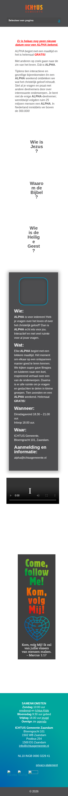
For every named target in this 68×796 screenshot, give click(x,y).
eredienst (25, 710)
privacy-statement (47, 765)
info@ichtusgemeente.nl (34, 745)
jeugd (45, 717)
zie (39, 721)
